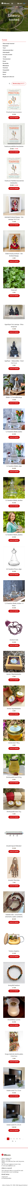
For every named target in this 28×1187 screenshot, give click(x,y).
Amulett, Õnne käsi (14, 880)
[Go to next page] (15, 1141)
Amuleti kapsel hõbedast (13, 846)
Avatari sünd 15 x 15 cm (14, 1090)
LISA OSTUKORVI (14, 117)
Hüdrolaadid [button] (6, 52)
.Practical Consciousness (14, 112)
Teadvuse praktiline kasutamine (13, 146)
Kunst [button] (4, 74)
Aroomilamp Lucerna (14, 1020)
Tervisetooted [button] (6, 59)
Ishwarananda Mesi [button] (8, 50)
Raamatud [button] (5, 45)
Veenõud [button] (5, 67)
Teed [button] (4, 48)
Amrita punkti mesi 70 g (14, 811)
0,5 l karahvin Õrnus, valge (14, 569)
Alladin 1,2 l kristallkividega (14, 397)
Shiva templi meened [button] (8, 43)
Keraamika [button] (5, 63)
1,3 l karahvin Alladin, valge (14, 466)
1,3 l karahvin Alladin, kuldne (14, 432)
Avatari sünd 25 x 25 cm (14, 1125)
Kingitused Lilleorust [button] (8, 76)
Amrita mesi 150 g (13, 743)
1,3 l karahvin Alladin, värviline (13, 500)
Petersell (14, 290)
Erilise (17, 694)
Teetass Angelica (14, 951)
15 (12, 1141)
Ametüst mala (14, 640)
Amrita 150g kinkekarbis (14, 674)
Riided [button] (4, 72)
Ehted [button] (4, 61)
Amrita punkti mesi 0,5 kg (13, 777)
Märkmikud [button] (6, 65)
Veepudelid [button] (6, 70)
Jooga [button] (4, 57)
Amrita (11, 694)
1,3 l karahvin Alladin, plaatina (13, 535)
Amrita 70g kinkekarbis (14, 708)
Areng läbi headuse (14, 985)
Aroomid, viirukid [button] (7, 54)
